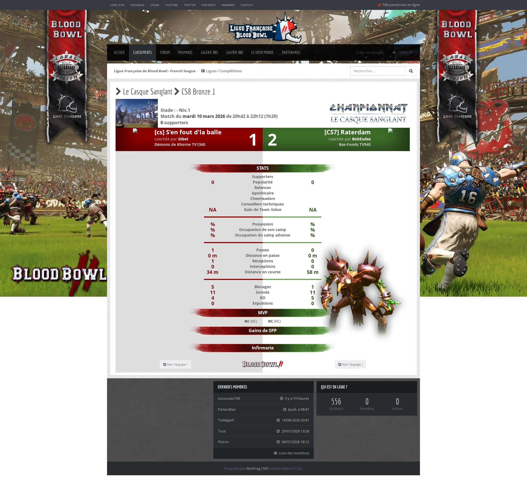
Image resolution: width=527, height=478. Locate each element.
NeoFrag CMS (257, 468)
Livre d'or (117, 5)
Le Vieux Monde (262, 52)
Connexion (405, 52)
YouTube (171, 5)
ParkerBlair (227, 409)
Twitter (189, 5)
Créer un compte (369, 52)
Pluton (223, 441)
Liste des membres (293, 453)
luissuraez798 (229, 398)
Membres (228, 5)
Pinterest (208, 5)
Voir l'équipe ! (352, 364)
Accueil (119, 52)
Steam (154, 5)
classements (142, 52)
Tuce (222, 431)
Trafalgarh (226, 420)
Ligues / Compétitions (223, 70)
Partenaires (291, 52)
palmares (185, 52)
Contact (247, 5)
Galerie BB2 (234, 52)
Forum (165, 52)
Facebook (137, 5)
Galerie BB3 (209, 52)
